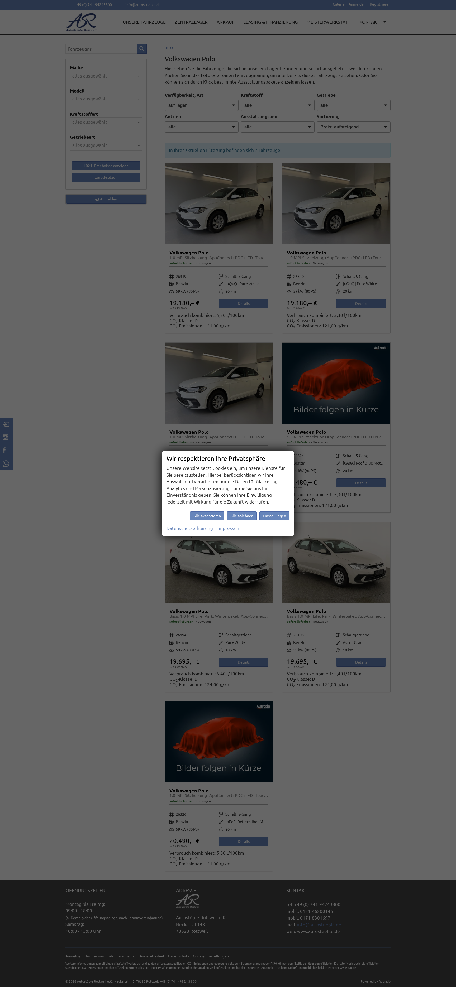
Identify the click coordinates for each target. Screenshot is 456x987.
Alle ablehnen (241, 516)
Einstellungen (274, 516)
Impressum (229, 528)
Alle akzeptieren (207, 516)
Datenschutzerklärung (190, 528)
